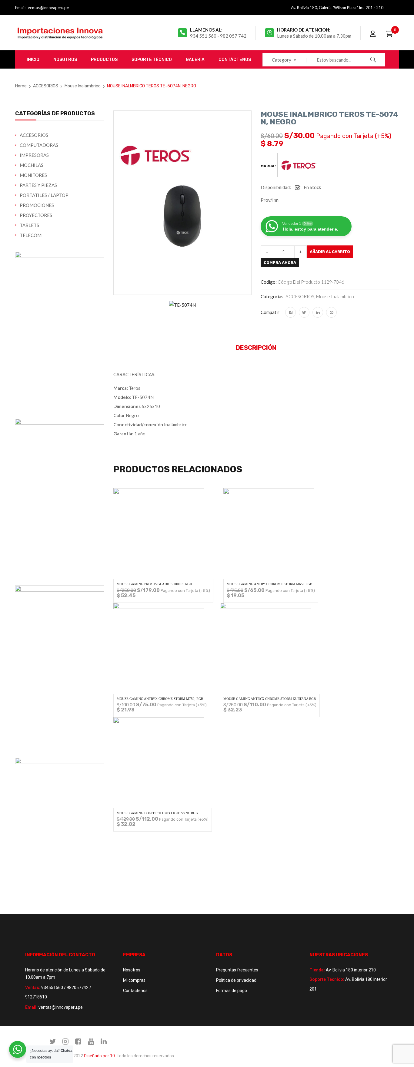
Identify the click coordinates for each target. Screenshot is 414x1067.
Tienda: (317, 969)
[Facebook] (290, 312)
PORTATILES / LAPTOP (44, 195)
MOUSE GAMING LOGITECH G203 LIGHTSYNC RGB (157, 813)
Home (21, 86)
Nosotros (131, 969)
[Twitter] (304, 312)
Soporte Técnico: (326, 979)
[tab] (256, 348)
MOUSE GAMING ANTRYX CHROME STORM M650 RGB (269, 584)
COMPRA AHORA (280, 262)
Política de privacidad (236, 980)
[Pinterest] (331, 312)
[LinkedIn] (317, 312)
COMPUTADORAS (39, 145)
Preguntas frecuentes (237, 969)
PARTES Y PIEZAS (38, 185)
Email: (20, 7)
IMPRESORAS (34, 155)
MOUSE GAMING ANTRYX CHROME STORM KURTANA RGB (269, 699)
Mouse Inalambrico (83, 86)
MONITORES (33, 175)
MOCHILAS (31, 165)
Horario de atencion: (303, 29)
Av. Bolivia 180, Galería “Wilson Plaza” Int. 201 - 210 (337, 7)
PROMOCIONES (37, 205)
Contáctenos (135, 990)
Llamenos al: (206, 29)
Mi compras (134, 980)
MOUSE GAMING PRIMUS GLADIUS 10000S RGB (154, 584)
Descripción (256, 347)
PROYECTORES (36, 215)
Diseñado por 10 (99, 1055)
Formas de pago (231, 990)
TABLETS (29, 225)
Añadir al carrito (330, 251)
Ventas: (32, 987)
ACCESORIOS (45, 86)
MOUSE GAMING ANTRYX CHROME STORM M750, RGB (160, 699)
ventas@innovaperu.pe (48, 7)
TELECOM (31, 235)
